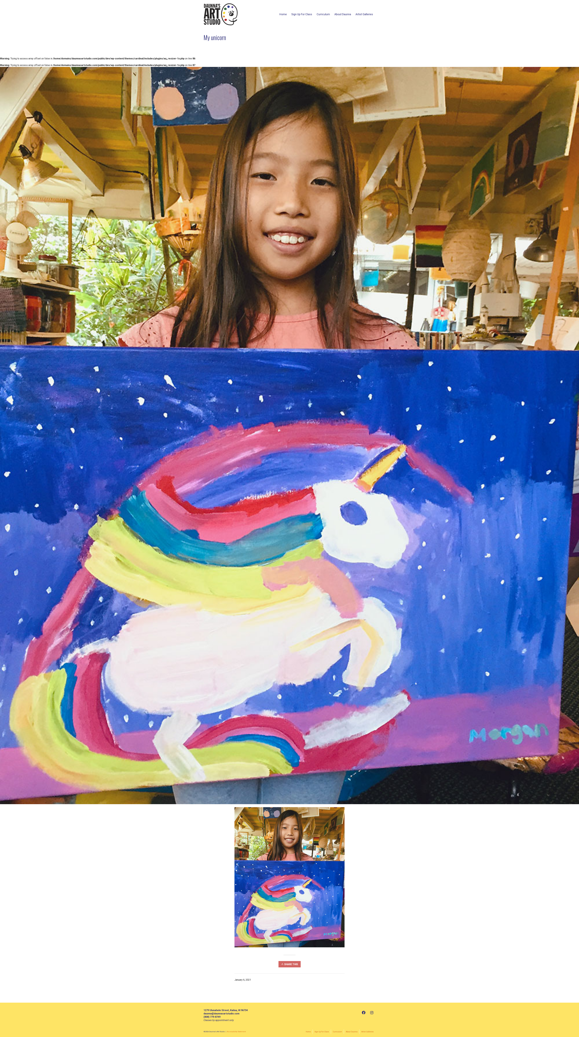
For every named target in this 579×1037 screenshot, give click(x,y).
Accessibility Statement (236, 1032)
